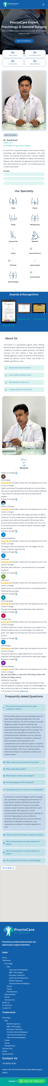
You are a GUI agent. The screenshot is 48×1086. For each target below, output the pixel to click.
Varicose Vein (9, 1000)
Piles (8, 967)
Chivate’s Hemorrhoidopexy (19, 983)
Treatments (6, 960)
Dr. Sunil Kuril (7, 1005)
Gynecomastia (9, 994)
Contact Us (6, 1008)
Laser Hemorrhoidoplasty (18, 970)
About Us (5, 1003)
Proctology (8, 964)
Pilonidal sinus (12, 992)
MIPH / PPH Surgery (16, 972)
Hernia (6, 997)
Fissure (9, 986)
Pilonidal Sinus (9, 1046)
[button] (3, 312)
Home (4, 958)
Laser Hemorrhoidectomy (18, 978)
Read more (24, 691)
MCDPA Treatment (16, 981)
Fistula (9, 989)
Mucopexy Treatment (17, 975)
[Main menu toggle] (43, 4)
